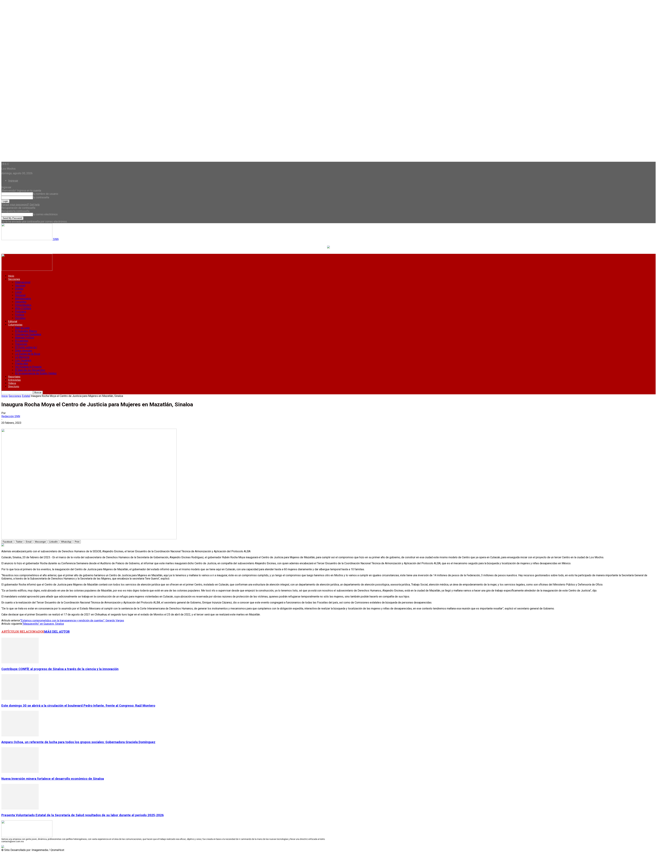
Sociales (20, 318)
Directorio (13, 386)
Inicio (11, 275)
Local (18, 292)
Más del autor (57, 631)
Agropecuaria (23, 298)
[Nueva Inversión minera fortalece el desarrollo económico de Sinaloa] (20, 772)
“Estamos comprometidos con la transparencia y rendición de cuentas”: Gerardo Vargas (72, 620)
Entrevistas (14, 379)
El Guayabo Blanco (26, 331)
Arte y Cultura (23, 308)
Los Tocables (23, 360)
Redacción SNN (10, 416)
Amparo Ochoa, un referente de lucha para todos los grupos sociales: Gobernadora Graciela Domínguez (78, 742)
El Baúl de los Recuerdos (30, 370)
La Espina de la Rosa (27, 353)
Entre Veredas (23, 350)
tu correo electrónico (45, 214)
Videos (12, 383)
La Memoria (22, 357)
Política (19, 314)
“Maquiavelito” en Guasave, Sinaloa (43, 623)
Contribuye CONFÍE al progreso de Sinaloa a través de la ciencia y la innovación (60, 669)
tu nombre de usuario (45, 193)
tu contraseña (41, 197)
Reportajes (14, 376)
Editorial (12, 321)
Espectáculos (23, 305)
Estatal (19, 288)
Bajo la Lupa (22, 327)
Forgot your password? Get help (20, 204)
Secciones (14, 279)
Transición (21, 344)
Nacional (20, 285)
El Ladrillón (21, 340)
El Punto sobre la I (26, 347)
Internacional (22, 282)
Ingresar (13, 180)
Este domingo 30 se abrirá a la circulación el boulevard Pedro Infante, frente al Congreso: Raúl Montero (78, 706)
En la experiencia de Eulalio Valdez (36, 373)
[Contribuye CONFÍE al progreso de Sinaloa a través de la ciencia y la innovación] (20, 662)
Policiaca (20, 311)
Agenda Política (24, 337)
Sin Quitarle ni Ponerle (28, 366)
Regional (20, 295)
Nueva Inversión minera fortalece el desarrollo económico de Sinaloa (52, 779)
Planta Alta (21, 363)
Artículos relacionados (22, 631)
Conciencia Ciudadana (28, 334)
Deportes (20, 301)
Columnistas (15, 324)
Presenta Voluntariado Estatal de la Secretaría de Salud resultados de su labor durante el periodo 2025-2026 (82, 815)
